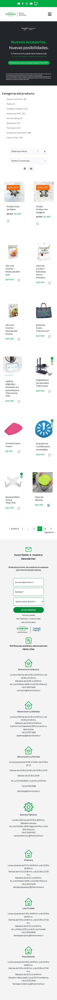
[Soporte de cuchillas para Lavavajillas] (44, 429)
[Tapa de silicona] (43, 482)
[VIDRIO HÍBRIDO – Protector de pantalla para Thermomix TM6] (13, 367)
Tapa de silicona (39, 498)
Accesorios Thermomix (19, 133)
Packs (11, 104)
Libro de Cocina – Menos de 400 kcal (13, 270)
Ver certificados (28, 622)
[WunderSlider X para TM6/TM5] (13, 482)
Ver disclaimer (28, 615)
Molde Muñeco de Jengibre (42, 209)
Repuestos (13, 123)
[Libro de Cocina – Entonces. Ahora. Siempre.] (44, 251)
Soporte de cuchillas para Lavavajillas (43, 446)
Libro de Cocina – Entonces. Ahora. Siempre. (41, 271)
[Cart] (35, 2)
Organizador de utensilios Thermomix (42, 383)
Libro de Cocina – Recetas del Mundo (11, 329)
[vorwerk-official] (16, 11)
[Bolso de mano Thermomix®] (44, 310)
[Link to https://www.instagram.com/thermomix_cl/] (26, 3)
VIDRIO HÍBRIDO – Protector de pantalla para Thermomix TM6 (12, 388)
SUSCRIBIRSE (28, 610)
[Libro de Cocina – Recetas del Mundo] (13, 310)
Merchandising (15, 118)
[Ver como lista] (31, 169)
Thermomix (13, 128)
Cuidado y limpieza (17, 109)
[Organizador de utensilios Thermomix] (44, 366)
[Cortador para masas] (13, 429)
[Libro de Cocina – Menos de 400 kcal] (13, 251)
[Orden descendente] (45, 151)
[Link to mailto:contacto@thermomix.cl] (19, 3)
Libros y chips (15, 137)
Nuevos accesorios (16, 99)
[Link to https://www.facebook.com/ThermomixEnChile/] (22, 3)
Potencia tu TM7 (16, 113)
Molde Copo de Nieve (13, 208)
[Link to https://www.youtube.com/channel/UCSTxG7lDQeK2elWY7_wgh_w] (31, 3)
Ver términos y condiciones (28, 619)
